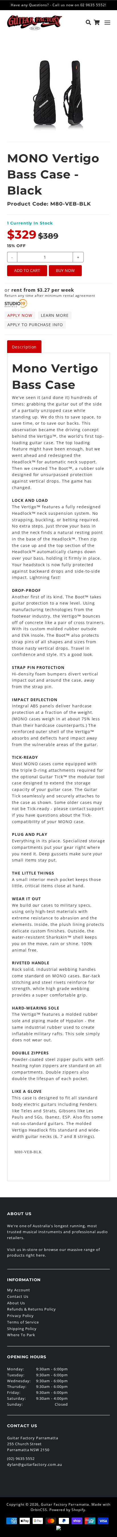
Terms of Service (23, 1322)
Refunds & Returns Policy (31, 1309)
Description (24, 347)
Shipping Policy (22, 1328)
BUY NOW (65, 270)
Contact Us (17, 1296)
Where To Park (21, 1334)
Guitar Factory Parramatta (65, 1504)
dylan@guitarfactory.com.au (34, 1464)
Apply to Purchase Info (35, 324)
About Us (16, 1302)
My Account (18, 1289)
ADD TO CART (27, 270)
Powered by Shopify (67, 1509)
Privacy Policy (20, 1315)
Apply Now (19, 315)
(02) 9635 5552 (21, 1458)
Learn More (55, 315)
